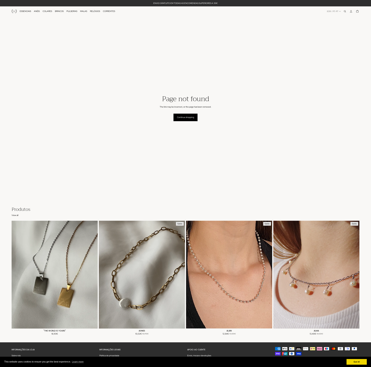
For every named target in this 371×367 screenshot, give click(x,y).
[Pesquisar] (345, 11)
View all (15, 215)
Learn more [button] (78, 361)
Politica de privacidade (109, 355)
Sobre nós (16, 355)
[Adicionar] (267, 324)
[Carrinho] (357, 11)
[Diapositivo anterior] (16, 275)
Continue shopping (185, 117)
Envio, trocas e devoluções (199, 355)
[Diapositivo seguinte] (93, 275)
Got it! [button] (357, 362)
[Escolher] (93, 324)
